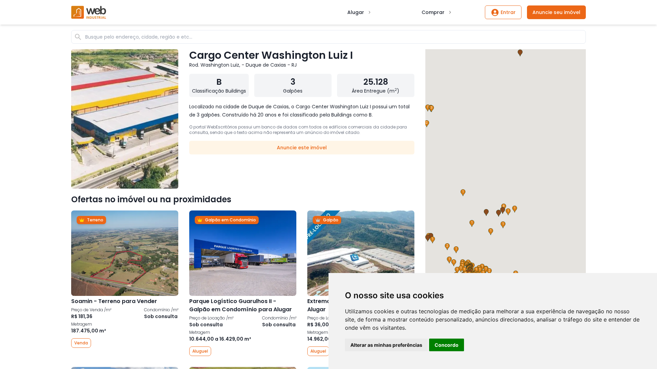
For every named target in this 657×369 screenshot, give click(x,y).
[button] (482, 267)
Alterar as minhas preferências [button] (386, 345)
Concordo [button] (447, 345)
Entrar (508, 12)
